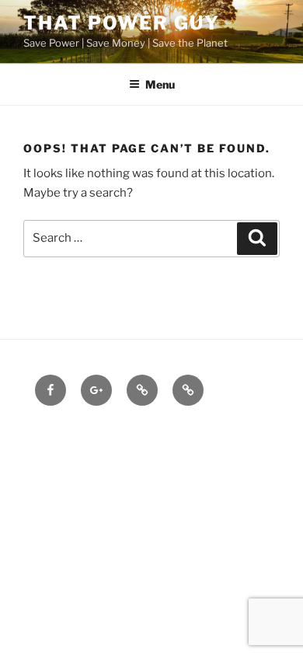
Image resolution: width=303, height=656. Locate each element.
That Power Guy (121, 23)
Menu (160, 84)
